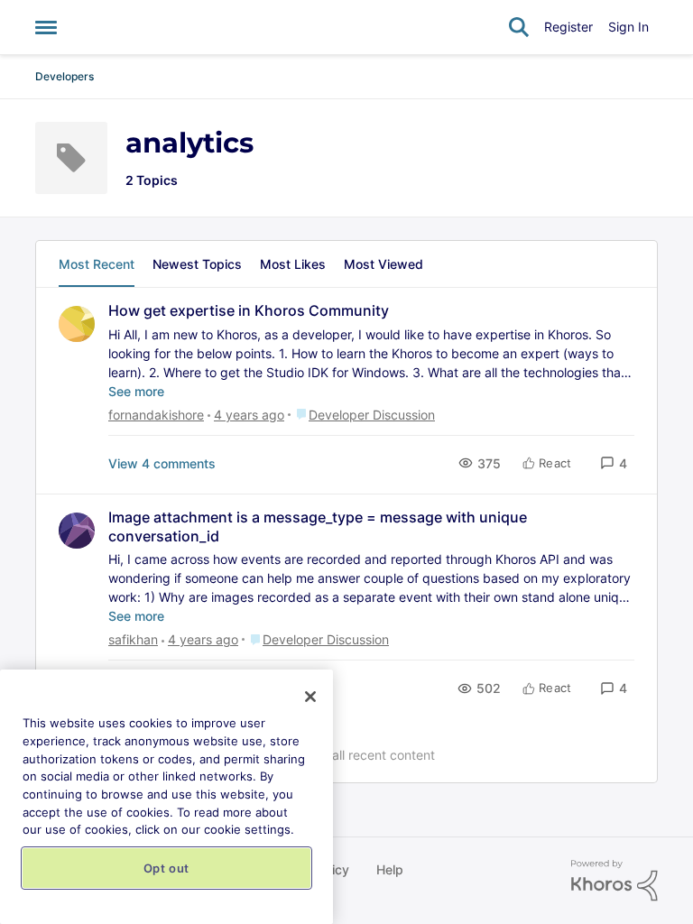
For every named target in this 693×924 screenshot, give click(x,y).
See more (136, 391)
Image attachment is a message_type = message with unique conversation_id (317, 526)
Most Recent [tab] (96, 264)
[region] (166, 797)
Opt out (166, 868)
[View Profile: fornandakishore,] (77, 324)
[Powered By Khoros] (614, 880)
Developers (64, 76)
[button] (613, 463)
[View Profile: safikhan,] (77, 531)
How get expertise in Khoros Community (248, 310)
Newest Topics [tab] (197, 264)
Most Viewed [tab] (383, 264)
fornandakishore (156, 414)
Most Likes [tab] (293, 264)
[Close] (310, 696)
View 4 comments (162, 463)
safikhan (133, 639)
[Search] (519, 27)
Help (389, 869)
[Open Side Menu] (46, 27)
